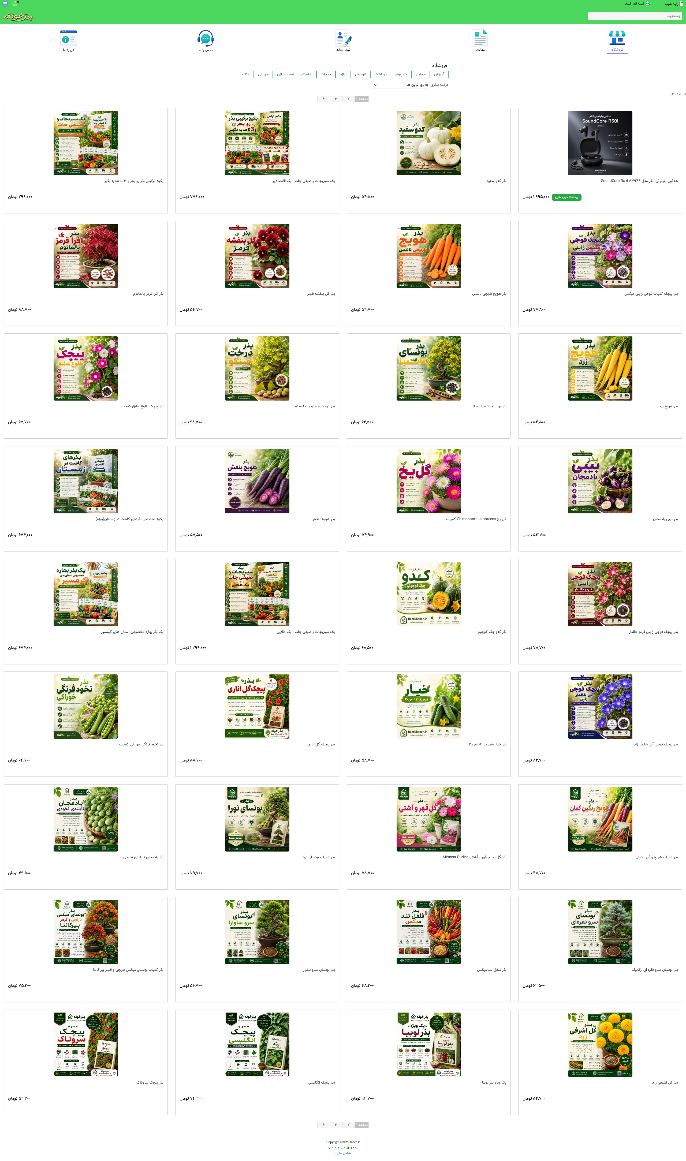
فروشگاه (439, 65)
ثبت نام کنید (634, 4)
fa (18, 2)
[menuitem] (246, 74)
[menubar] (343, 74)
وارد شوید (671, 4)
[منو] (5, 4)
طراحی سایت (343, 1153)
